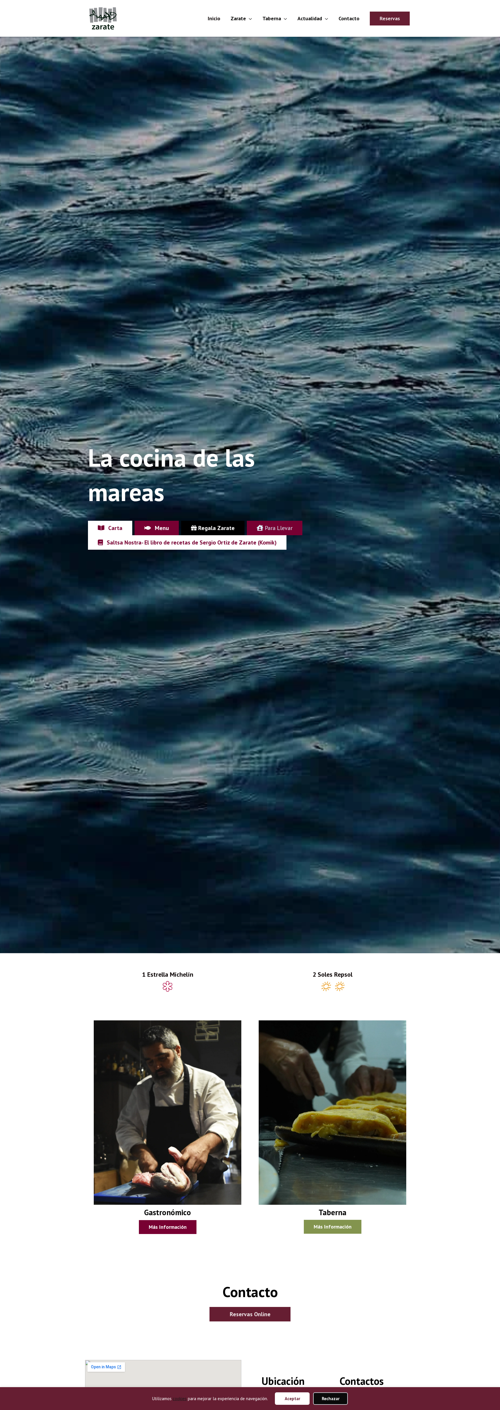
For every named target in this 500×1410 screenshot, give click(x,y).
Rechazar (330, 1398)
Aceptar (292, 1398)
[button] (390, 18)
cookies (180, 1398)
